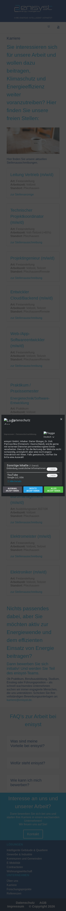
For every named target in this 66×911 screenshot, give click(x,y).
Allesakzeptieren (53, 489)
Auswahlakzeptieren (12, 489)
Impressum (9, 434)
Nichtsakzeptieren (32, 489)
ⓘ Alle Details (14, 481)
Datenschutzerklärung (26, 434)
